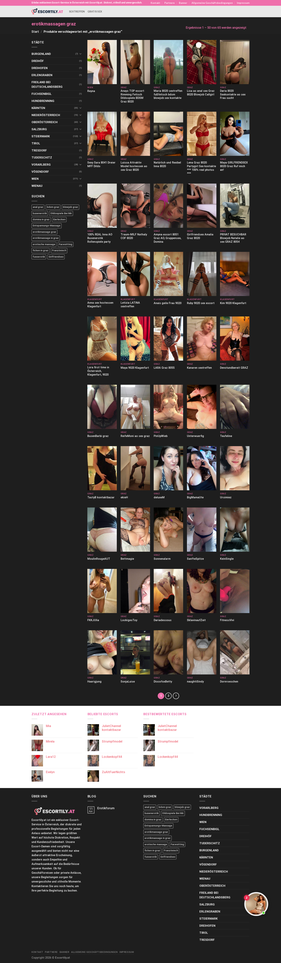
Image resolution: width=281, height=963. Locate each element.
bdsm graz (53, 207)
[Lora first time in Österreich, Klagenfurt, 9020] (102, 338)
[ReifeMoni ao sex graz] (135, 407)
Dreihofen (40, 68)
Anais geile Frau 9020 (167, 303)
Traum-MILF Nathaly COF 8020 (134, 236)
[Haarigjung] (102, 652)
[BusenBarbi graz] (102, 407)
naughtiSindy (195, 681)
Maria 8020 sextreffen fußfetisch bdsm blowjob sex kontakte (168, 94)
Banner (183, 2)
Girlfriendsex (56, 256)
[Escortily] (47, 11)
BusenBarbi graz (98, 436)
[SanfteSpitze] (201, 530)
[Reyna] (102, 62)
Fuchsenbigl (42, 94)
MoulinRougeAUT (98, 558)
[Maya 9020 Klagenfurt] (135, 338)
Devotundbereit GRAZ (234, 367)
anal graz (38, 207)
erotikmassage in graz (46, 238)
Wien (35, 179)
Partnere (169, 2)
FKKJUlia (93, 620)
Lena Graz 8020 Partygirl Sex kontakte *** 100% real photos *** (201, 168)
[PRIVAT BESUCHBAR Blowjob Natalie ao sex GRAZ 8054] (234, 206)
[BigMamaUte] (201, 468)
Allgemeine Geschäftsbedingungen (212, 2)
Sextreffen (77, 11)
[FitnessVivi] (234, 591)
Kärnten (38, 108)
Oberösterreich (45, 122)
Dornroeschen (229, 681)
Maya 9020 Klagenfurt (135, 367)
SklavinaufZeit (196, 620)
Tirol (36, 143)
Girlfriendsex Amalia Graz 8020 (200, 236)
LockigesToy (129, 620)
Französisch (59, 250)
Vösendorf (40, 171)
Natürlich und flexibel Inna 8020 (167, 164)
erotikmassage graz (44, 231)
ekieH (124, 497)
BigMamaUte (195, 497)
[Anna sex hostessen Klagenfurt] (102, 274)
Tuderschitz (42, 157)
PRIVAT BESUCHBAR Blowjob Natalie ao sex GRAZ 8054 (233, 238)
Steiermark (41, 136)
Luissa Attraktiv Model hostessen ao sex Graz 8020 (134, 166)
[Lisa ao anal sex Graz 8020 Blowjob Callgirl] (201, 62)
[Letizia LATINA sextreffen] (135, 274)
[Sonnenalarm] (168, 530)
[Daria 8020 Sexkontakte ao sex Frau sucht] (234, 62)
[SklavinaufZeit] (201, 591)
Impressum (243, 2)
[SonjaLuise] (135, 652)
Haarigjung (94, 681)
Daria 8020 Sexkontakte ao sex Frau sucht (232, 94)
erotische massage (44, 244)
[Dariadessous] (168, 591)
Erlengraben (42, 75)
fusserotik (39, 256)
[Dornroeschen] (234, 652)
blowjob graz (70, 207)
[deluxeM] (168, 468)
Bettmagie (127, 558)
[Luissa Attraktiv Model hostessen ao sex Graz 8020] (135, 134)
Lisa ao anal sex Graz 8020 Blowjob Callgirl (200, 92)
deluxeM (159, 497)
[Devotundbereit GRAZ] (234, 338)
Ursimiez (225, 497)
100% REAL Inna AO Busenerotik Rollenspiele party (99, 238)
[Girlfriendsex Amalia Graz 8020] (201, 206)
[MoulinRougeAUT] (102, 530)
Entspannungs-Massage (46, 225)
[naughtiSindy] (201, 652)
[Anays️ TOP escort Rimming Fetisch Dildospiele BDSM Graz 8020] (135, 62)
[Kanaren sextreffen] (201, 338)
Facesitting (65, 244)
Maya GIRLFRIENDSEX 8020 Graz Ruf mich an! (234, 166)
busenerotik (40, 213)
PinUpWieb (160, 436)
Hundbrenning (43, 101)
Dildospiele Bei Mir (61, 213)
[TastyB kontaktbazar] (102, 468)
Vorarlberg (41, 164)
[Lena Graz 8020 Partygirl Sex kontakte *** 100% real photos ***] (201, 134)
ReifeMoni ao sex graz (135, 436)
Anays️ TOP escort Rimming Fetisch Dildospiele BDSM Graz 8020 (132, 96)
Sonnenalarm (162, 558)
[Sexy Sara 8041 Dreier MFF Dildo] (102, 134)
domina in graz (41, 219)
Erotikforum (106, 808)
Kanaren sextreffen (199, 367)
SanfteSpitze (195, 558)
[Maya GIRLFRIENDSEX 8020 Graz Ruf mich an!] (234, 134)
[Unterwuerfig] (201, 407)
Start (35, 31)
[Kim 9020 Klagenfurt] (234, 274)
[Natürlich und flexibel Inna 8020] (168, 134)
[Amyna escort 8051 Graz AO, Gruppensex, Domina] (168, 206)
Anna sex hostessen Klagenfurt (100, 304)
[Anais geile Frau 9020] (168, 274)
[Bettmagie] (135, 530)
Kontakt (155, 2)
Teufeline (226, 436)
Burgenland (41, 54)
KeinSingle (227, 558)
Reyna (91, 91)
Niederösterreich (46, 115)
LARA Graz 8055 (164, 367)
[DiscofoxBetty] (168, 652)
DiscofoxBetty (163, 681)
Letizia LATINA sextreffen (130, 304)
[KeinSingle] (234, 530)
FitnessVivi (227, 620)
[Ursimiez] (234, 468)
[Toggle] (80, 54)
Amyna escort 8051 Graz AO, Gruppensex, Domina (167, 238)
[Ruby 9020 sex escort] (201, 274)
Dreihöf (38, 61)
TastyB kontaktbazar (101, 497)
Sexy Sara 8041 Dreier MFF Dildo (101, 164)
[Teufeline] (234, 407)
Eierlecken (59, 219)
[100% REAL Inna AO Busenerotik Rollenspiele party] (102, 206)
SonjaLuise (128, 681)
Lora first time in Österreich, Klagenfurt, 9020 (98, 371)
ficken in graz (40, 250)
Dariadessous (162, 620)
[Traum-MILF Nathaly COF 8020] (135, 206)
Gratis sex (95, 11)
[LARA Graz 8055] (168, 338)
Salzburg (39, 129)
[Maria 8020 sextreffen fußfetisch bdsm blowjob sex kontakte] (168, 62)
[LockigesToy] (135, 591)
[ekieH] (135, 468)
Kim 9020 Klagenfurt (233, 303)
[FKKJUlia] (102, 591)
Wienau (37, 186)
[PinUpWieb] (168, 407)
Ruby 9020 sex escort (200, 303)
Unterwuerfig (195, 436)
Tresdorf (39, 150)
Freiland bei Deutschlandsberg (47, 85)
